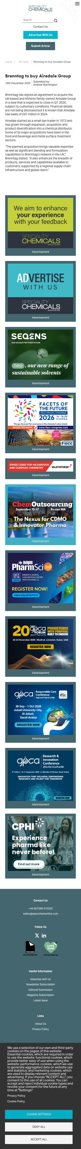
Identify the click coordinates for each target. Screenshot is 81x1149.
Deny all (38, 1127)
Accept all (39, 1139)
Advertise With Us (40, 35)
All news (24, 61)
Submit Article (40, 46)
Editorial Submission (40, 990)
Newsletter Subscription (40, 984)
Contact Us (40, 27)
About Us (40, 1024)
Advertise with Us (40, 979)
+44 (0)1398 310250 (40, 908)
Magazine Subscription (40, 995)
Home (8, 61)
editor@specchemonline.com (40, 913)
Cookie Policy (16, 1101)
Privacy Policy (40, 1029)
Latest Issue (40, 1000)
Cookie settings (39, 1114)
